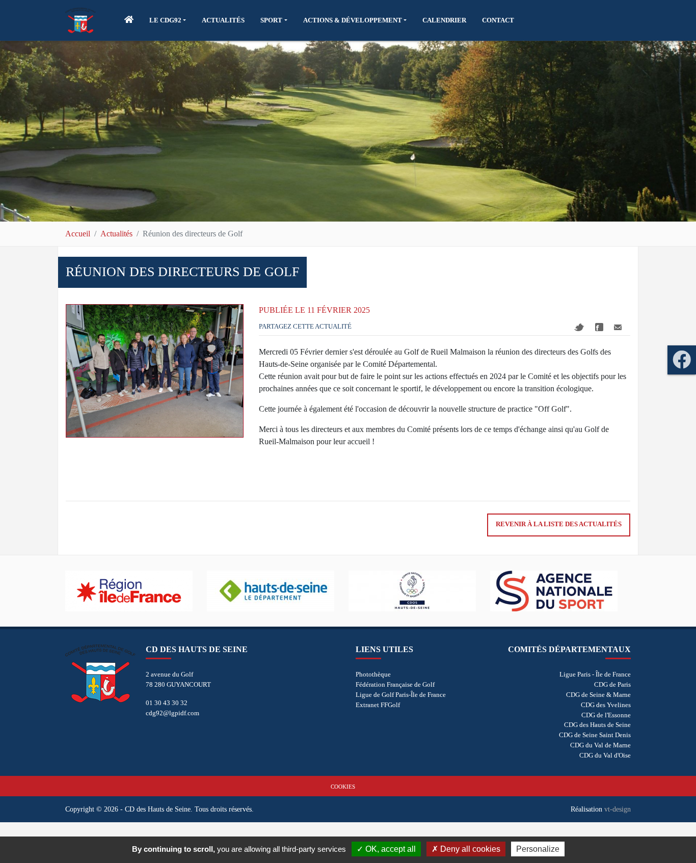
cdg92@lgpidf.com (172, 713)
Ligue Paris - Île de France (595, 674)
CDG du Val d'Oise (605, 755)
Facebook (599, 327)
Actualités (116, 233)
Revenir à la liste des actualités (559, 524)
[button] (167, 20)
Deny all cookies (469, 849)
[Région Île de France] (136, 591)
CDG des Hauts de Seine (597, 725)
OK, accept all (389, 849)
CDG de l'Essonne (606, 715)
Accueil (77, 233)
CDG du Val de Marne (600, 745)
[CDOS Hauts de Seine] (419, 591)
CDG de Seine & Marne (598, 694)
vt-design (617, 809)
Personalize (537, 849)
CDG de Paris (612, 684)
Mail (618, 327)
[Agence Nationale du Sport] (561, 591)
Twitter (579, 327)
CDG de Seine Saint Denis (595, 735)
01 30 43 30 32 (167, 703)
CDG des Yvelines (606, 705)
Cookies (343, 787)
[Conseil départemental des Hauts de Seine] (278, 591)
